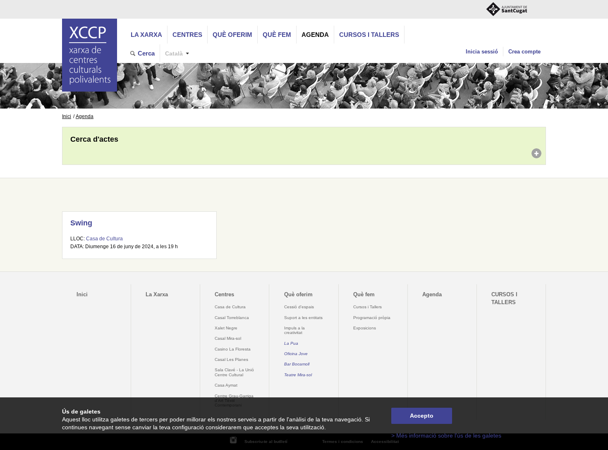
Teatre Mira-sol (298, 375)
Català (174, 54)
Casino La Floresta (233, 349)
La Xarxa (146, 34)
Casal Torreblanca (232, 317)
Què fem (277, 34)
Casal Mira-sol (228, 338)
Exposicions (364, 328)
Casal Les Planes (231, 359)
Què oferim (232, 34)
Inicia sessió (482, 51)
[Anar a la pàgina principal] (89, 55)
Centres (187, 34)
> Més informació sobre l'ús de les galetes (446, 436)
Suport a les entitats (303, 317)
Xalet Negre (226, 328)
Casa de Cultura (104, 239)
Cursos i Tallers (367, 307)
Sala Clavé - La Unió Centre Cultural (234, 372)
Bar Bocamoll (296, 364)
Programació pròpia (371, 317)
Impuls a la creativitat (294, 330)
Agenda (315, 34)
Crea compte (524, 51)
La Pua (291, 343)
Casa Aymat (226, 385)
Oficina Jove (296, 353)
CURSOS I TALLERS (369, 34)
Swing (81, 223)
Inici (66, 116)
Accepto (421, 416)
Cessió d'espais (299, 307)
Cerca (146, 53)
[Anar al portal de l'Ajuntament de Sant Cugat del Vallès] (506, 9)
